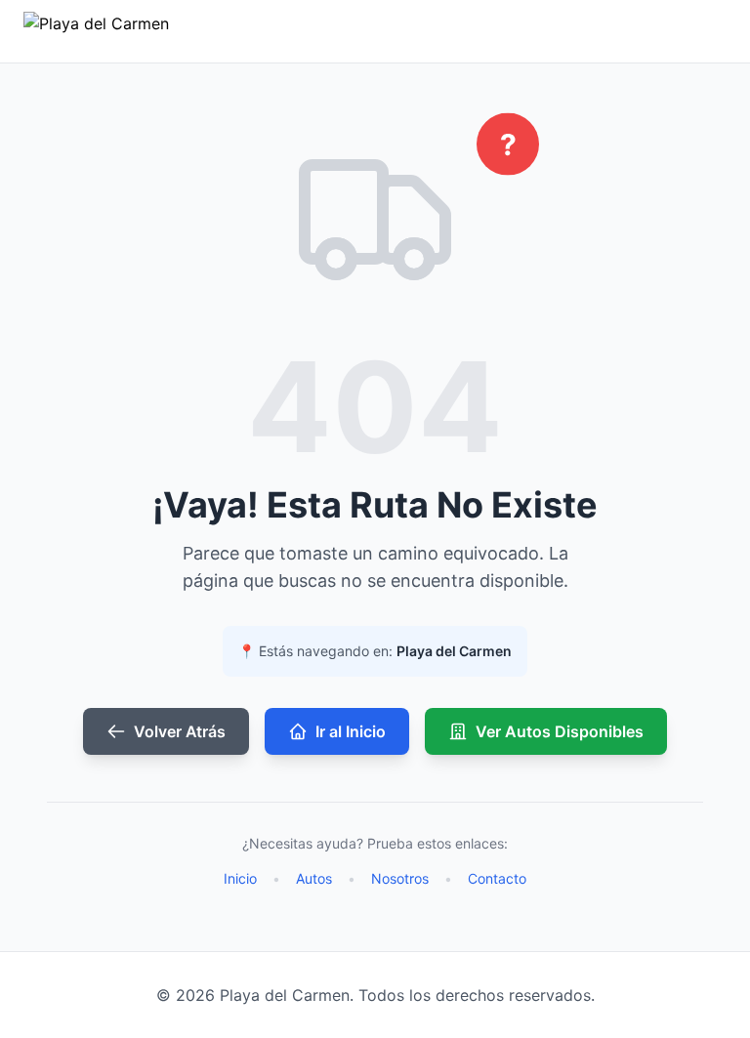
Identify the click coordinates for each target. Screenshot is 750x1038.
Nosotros (400, 878)
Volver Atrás (180, 731)
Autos (314, 878)
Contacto (497, 878)
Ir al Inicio (350, 731)
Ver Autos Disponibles (560, 731)
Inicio (240, 878)
